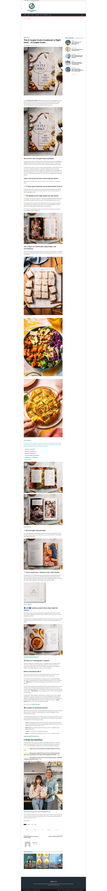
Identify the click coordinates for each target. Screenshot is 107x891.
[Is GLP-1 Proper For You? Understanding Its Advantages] (30, 861)
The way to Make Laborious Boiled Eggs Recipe (43, 867)
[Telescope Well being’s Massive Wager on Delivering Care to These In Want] (68, 69)
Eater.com (26, 745)
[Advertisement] (53, 28)
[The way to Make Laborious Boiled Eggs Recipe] (43, 861)
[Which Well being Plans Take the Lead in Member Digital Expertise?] (56, 861)
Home (25, 18)
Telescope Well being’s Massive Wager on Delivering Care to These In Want (77, 70)
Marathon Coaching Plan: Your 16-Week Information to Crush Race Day (76, 63)
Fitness (30, 864)
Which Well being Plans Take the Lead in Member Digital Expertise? (56, 866)
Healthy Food (29, 18)
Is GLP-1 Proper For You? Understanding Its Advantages (30, 866)
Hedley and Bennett (47, 733)
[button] (82, 15)
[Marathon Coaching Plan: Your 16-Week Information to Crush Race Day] (68, 63)
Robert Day (29, 45)
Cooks (32, 824)
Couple (35, 824)
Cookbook (28, 824)
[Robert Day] (25, 45)
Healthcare (56, 864)
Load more (74, 74)
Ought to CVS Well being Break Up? (55, 836)
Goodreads (46, 742)
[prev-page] (24, 870)
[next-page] (26, 870)
